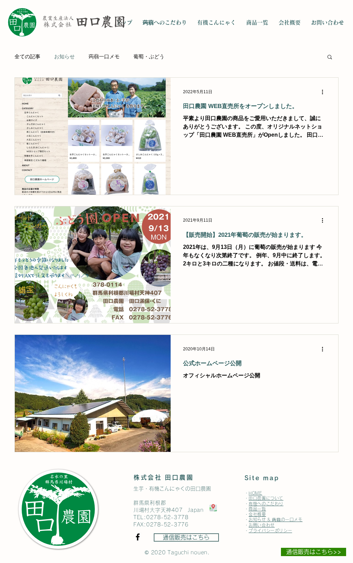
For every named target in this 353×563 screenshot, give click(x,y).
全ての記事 (27, 56)
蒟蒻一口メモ (104, 56)
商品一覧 (257, 509)
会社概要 (257, 514)
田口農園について (266, 498)
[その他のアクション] (325, 92)
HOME (255, 493)
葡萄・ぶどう (148, 56)
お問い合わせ (262, 525)
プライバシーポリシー (270, 530)
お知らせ (64, 56)
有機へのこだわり (266, 504)
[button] (329, 57)
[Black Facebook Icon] (137, 537)
